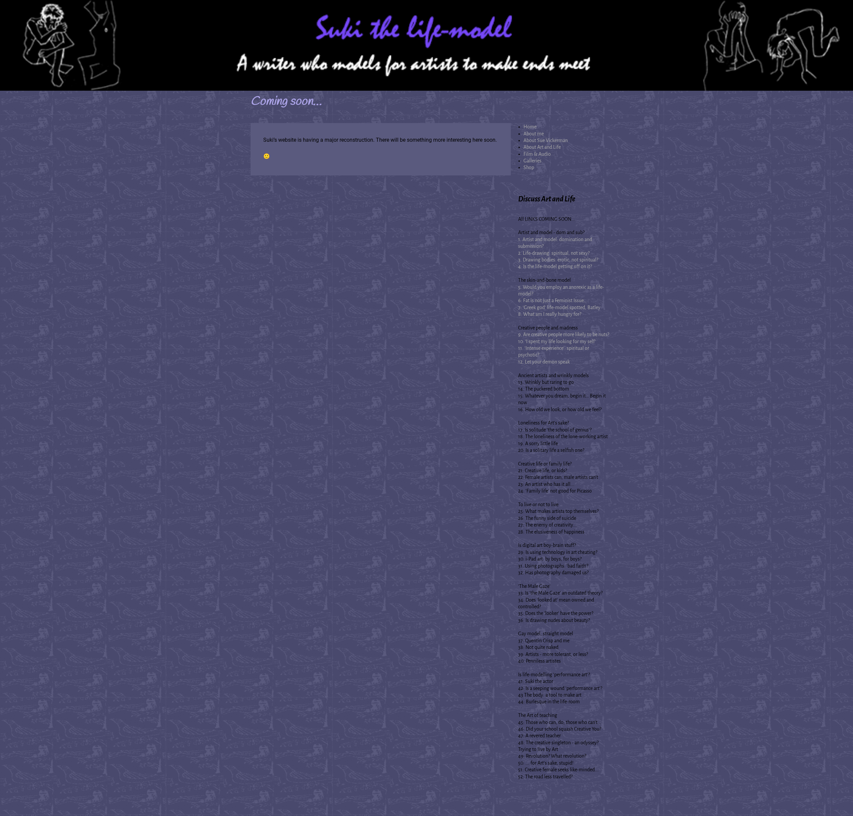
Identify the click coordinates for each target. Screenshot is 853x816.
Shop (528, 167)
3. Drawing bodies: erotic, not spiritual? (558, 259)
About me (533, 133)
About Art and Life (542, 147)
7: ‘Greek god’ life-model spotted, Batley (559, 307)
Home (529, 126)
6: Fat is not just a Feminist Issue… (552, 300)
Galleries (532, 160)
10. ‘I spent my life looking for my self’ (557, 341)
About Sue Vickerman (545, 140)
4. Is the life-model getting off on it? (555, 266)
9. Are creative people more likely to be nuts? (563, 334)
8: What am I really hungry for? (549, 314)
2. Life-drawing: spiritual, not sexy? (553, 253)
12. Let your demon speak (544, 361)
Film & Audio (537, 154)
